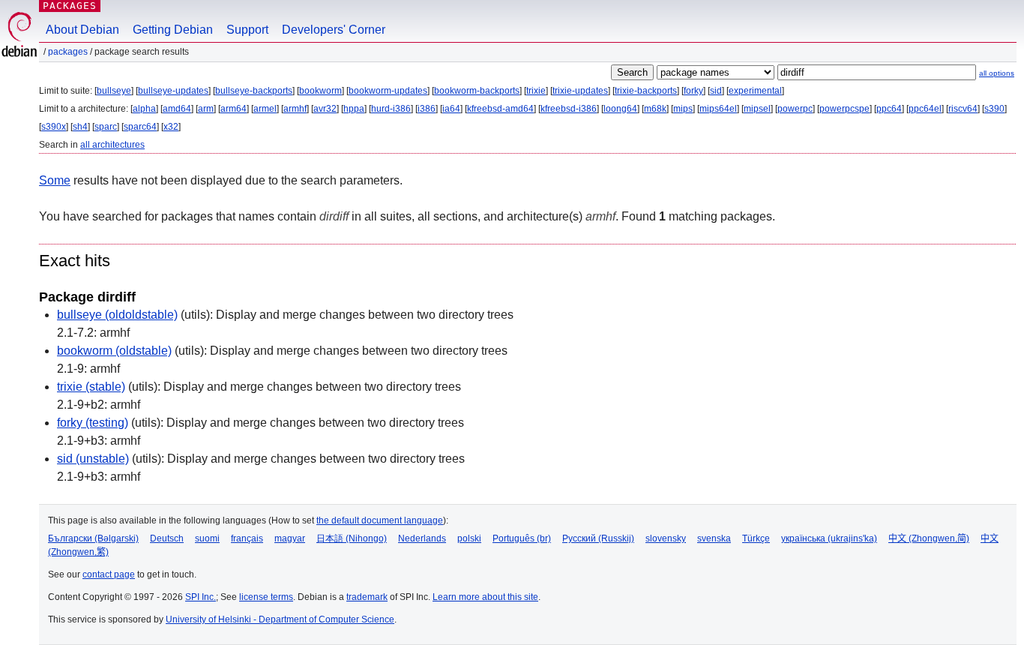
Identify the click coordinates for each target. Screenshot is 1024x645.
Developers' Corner (333, 29)
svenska (714, 538)
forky (693, 91)
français (247, 538)
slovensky (665, 538)
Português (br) (522, 538)
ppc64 (889, 109)
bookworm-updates (388, 91)
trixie (536, 91)
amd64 (177, 109)
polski (469, 538)
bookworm (320, 91)
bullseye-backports (253, 91)
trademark (367, 597)
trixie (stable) (91, 386)
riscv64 (963, 109)
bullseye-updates (173, 91)
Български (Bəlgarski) (93, 538)
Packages (70, 5)
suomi (207, 538)
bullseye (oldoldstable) (117, 314)
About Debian (82, 29)
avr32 (325, 109)
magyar (289, 538)
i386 (427, 109)
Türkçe (756, 538)
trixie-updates (580, 91)
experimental (755, 91)
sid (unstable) (93, 458)
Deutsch (167, 538)
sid (716, 91)
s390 (994, 109)
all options (996, 73)
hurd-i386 (391, 109)
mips (683, 109)
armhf (295, 109)
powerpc (795, 109)
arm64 (233, 109)
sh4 (80, 127)
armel (265, 109)
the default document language (379, 520)
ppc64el (925, 109)
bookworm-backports (476, 91)
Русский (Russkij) (598, 538)
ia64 (451, 109)
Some (54, 180)
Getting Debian (173, 29)
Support (247, 29)
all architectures (112, 145)
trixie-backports (646, 91)
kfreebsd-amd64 (500, 109)
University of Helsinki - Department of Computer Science (280, 619)
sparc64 (140, 127)
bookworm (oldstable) (114, 350)
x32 (170, 127)
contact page (108, 574)
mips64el (718, 109)
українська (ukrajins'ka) (829, 538)
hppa (353, 109)
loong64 (620, 109)
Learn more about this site (485, 597)
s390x (53, 127)
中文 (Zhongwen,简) (928, 538)
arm (206, 109)
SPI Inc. (200, 597)
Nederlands (422, 538)
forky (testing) (92, 422)
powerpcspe (844, 109)
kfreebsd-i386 (568, 109)
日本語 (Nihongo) (351, 538)
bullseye (114, 91)
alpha (144, 109)
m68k (655, 109)
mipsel (757, 109)
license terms (266, 597)
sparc (105, 127)
